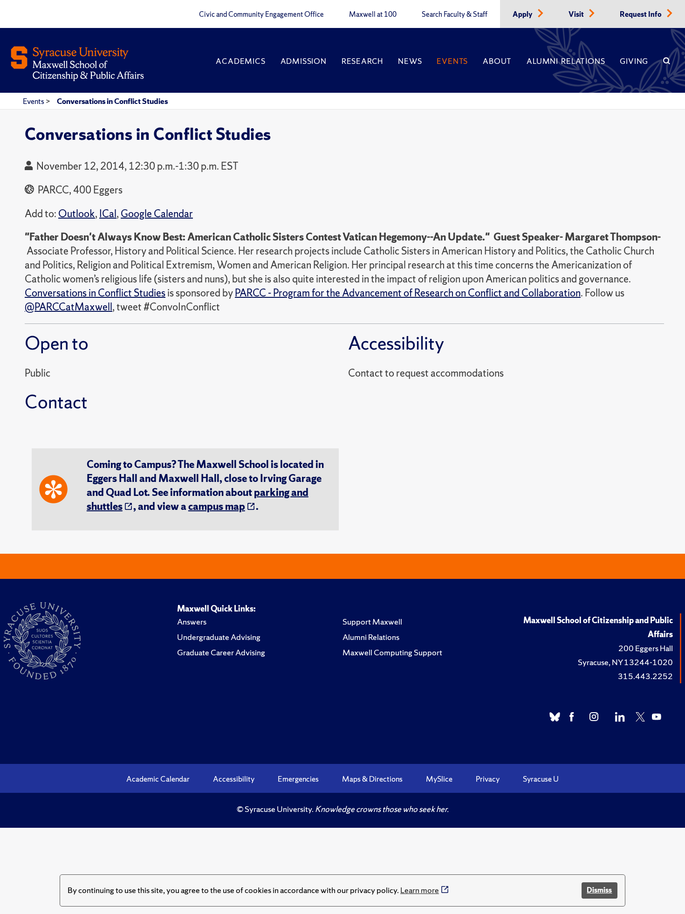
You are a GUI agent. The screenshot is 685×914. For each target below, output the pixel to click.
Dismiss (599, 890)
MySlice (439, 779)
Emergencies (298, 779)
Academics (240, 61)
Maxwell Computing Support (392, 652)
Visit (577, 14)
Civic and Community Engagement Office (261, 14)
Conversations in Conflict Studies (112, 101)
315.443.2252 (645, 676)
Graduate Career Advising (221, 652)
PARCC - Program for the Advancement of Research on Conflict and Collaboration (408, 293)
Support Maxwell (372, 621)
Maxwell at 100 (373, 14)
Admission (304, 61)
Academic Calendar (158, 779)
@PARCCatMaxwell (68, 307)
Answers (191, 621)
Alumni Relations (566, 61)
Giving (634, 61)
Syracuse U (541, 779)
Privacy (488, 779)
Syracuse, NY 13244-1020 (625, 662)
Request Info (641, 14)
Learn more (419, 890)
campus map (216, 506)
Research (362, 61)
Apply (523, 14)
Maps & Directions (372, 779)
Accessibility (233, 779)
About (497, 61)
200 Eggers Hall (645, 648)
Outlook (76, 213)
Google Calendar (157, 213)
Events (452, 61)
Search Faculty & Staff (454, 14)
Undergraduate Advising (218, 637)
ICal (107, 213)
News (410, 61)
